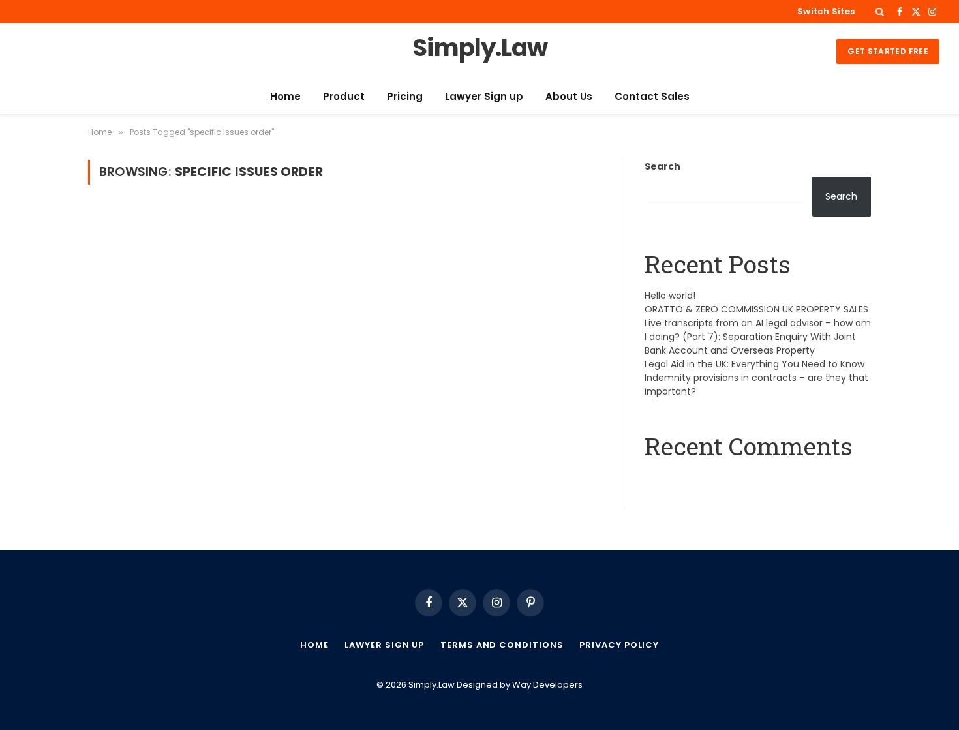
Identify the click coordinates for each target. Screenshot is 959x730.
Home (285, 96)
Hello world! (670, 295)
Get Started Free (887, 51)
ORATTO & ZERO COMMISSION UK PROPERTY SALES (756, 309)
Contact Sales (652, 96)
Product (344, 96)
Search (662, 166)
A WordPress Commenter (705, 478)
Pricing (405, 96)
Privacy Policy (619, 645)
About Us (568, 96)
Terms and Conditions (501, 645)
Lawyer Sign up (484, 96)
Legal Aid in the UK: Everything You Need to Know (754, 364)
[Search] (880, 11)
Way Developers (547, 684)
